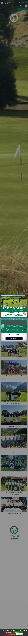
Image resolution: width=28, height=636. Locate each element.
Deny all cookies (11, 634)
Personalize (20, 634)
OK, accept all (18, 632)
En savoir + (14, 338)
